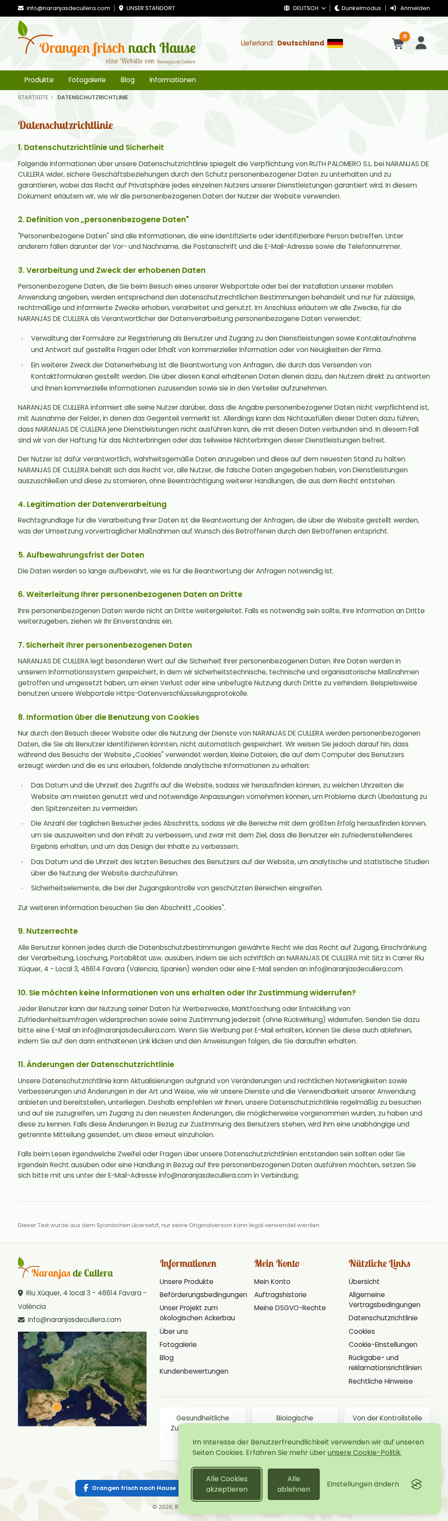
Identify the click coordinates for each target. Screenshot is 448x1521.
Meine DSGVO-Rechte (290, 1307)
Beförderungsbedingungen (203, 1294)
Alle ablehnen (293, 1484)
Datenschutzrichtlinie (383, 1317)
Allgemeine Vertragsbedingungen (384, 1299)
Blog (128, 79)
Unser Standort (150, 8)
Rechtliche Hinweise (381, 1381)
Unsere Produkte (187, 1281)
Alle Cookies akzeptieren (227, 1484)
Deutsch (305, 8)
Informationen (173, 79)
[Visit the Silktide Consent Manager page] (416, 1484)
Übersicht (364, 1281)
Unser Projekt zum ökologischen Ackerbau (197, 1312)
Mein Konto (272, 1281)
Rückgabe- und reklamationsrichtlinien (385, 1362)
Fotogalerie (87, 79)
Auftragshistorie (280, 1294)
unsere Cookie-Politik (364, 1453)
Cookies (362, 1331)
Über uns (174, 1331)
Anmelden (414, 8)
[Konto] (421, 43)
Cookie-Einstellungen (383, 1344)
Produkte (39, 79)
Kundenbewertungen (194, 1371)
